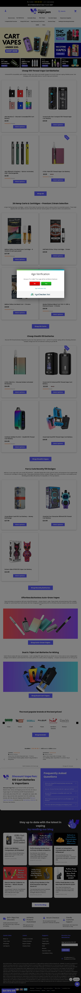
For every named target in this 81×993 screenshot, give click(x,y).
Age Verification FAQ (40, 288)
